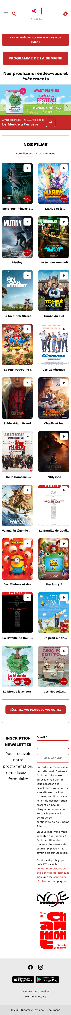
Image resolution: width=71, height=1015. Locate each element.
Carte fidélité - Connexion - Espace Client (35, 39)
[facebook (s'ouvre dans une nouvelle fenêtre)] (30, 967)
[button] (18, 898)
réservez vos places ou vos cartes (35, 709)
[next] (67, 107)
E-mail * (42, 737)
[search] (14, 14)
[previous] (3, 107)
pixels (63, 852)
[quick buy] (65, 13)
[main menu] (5, 14)
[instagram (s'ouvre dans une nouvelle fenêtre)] (41, 967)
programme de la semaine (35, 58)
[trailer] (27, 168)
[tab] (24, 153)
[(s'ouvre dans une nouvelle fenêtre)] (52, 898)
